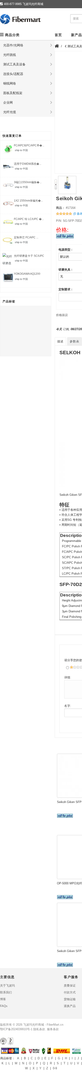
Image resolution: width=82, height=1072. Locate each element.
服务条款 (53, 1029)
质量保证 (70, 985)
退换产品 (70, 1006)
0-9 (55, 1068)
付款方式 (70, 992)
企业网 (8, 102)
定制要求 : (65, 289)
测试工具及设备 (14, 64)
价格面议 (62, 315)
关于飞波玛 (7, 985)
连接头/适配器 (13, 74)
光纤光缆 (9, 112)
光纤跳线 (9, 55)
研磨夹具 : (65, 269)
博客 (3, 999)
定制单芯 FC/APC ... (26, 237)
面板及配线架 (12, 93)
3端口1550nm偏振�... (27, 182)
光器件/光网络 (13, 45)
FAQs (4, 1006)
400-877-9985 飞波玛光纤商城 (23, 4)
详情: (67, 677)
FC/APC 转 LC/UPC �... (29, 219)
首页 (58, 35)
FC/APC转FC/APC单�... (29, 145)
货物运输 (70, 999)
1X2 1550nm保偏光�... (28, 200)
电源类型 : (65, 249)
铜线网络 (9, 83)
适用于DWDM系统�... (27, 163)
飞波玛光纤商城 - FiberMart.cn (43, 1024)
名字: (67, 706)
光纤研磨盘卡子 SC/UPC (29, 255)
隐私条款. (39, 1029)
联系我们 (6, 992)
